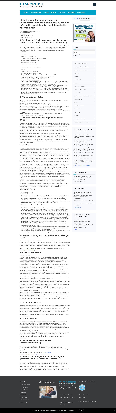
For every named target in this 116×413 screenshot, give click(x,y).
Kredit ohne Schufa (35, 12)
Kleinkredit (53, 12)
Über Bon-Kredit (78, 109)
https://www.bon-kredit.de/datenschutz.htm (36, 371)
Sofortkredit (76, 83)
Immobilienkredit (78, 99)
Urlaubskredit (77, 102)
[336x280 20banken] (84, 33)
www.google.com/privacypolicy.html (28, 250)
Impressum (82, 397)
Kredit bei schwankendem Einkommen (83, 96)
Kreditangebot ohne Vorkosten (81, 66)
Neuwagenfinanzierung (79, 118)
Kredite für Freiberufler (79, 86)
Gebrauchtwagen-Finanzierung (81, 122)
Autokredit (76, 115)
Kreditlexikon (77, 112)
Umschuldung (61, 12)
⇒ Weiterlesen (77, 207)
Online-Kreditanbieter (79, 105)
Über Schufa (25, 387)
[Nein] (114, 410)
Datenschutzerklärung (84, 394)
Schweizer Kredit (71, 12)
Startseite (25, 12)
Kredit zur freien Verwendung (81, 70)
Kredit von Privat (78, 92)
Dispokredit (76, 76)
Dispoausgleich (77, 79)
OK (81, 410)
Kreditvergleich (81, 12)
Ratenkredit (46, 12)
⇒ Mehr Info (77, 229)
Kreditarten (76, 73)
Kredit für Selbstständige (80, 89)
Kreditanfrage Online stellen (80, 63)
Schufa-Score (25, 389)
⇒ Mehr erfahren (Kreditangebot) (82, 165)
